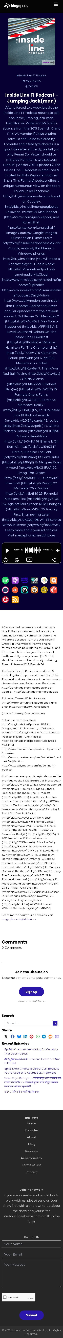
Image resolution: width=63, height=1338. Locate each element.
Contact (32, 1172)
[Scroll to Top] (56, 1320)
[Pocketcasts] (53, 592)
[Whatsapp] (37, 1037)
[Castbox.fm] (15, 592)
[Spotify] (5, 583)
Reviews (31, 1151)
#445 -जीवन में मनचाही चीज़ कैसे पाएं (21, 1091)
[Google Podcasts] (44, 583)
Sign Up (31, 992)
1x (29, 560)
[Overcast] (34, 592)
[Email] (57, 1037)
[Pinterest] (31, 1037)
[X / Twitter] (6, 1037)
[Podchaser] (5, 592)
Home (31, 1123)
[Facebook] (12, 1037)
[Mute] (57, 550)
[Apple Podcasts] (15, 583)
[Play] (7, 550)
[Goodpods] (44, 592)
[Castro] (24, 592)
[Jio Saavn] (34, 583)
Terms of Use (31, 1165)
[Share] (53, 559)
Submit (31, 1315)
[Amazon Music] (24, 583)
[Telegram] (44, 1037)
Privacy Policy (31, 1158)
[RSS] (15, 602)
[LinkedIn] (25, 1037)
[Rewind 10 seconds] (6, 560)
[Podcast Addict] (53, 583)
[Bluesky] (19, 1037)
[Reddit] (50, 1037)
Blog (31, 1144)
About (31, 1137)
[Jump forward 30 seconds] (17, 560)
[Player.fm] (5, 602)
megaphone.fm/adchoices (19, 919)
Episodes (31, 1130)
